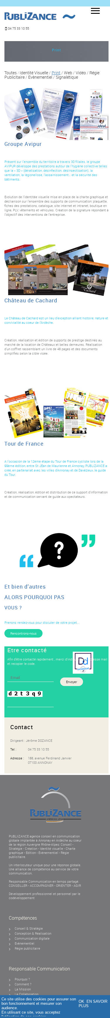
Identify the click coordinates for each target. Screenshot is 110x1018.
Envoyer (71, 682)
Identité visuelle (51, 848)
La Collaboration (26, 994)
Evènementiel (48, 852)
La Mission (23, 989)
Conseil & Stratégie (29, 928)
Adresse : (17, 758)
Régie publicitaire (27, 948)
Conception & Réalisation (33, 933)
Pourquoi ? (22, 979)
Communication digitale (32, 938)
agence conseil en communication (55, 836)
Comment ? (23, 984)
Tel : (13, 749)
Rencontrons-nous (23, 633)
